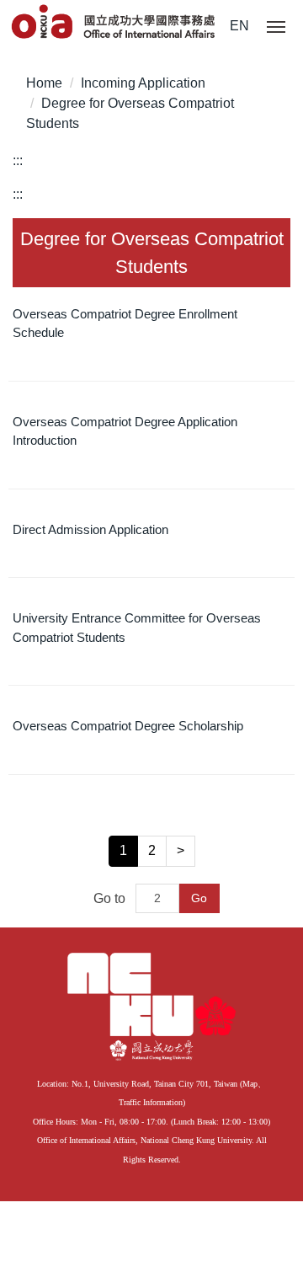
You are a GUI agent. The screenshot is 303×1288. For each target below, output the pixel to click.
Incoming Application (143, 83)
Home (44, 83)
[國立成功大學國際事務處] (114, 22)
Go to (109, 898)
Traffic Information (151, 1102)
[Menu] (276, 28)
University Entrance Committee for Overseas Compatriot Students (137, 627)
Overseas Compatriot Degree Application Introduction (125, 431)
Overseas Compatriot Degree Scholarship (128, 726)
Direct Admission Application (90, 529)
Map (250, 1083)
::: (18, 160)
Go (199, 898)
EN (239, 26)
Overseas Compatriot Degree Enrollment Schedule (125, 323)
